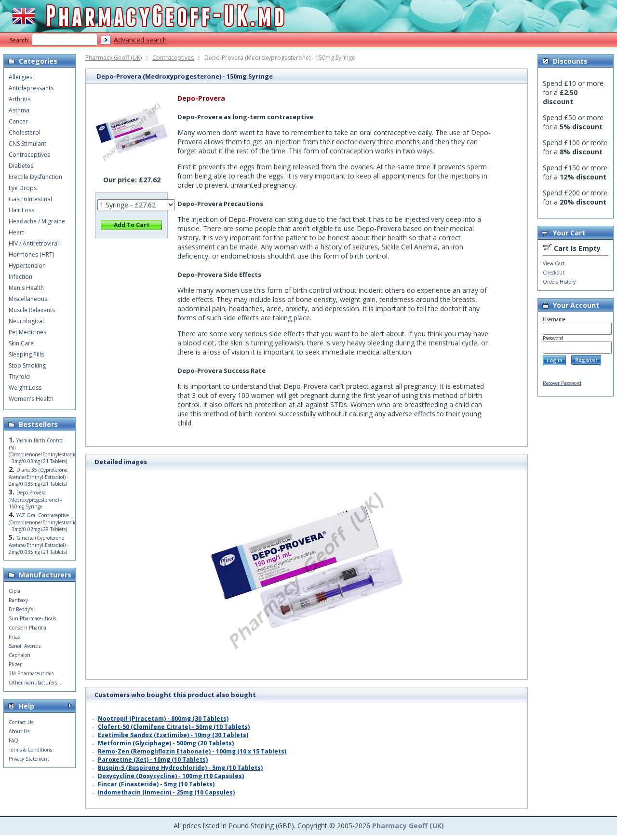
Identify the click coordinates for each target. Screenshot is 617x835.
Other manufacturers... (35, 682)
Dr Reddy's (21, 609)
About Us (19, 731)
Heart (16, 232)
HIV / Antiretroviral (34, 243)
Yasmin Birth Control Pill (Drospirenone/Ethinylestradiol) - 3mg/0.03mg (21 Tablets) (44, 451)
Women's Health (31, 399)
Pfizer (15, 664)
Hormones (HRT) (31, 254)
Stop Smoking (27, 365)
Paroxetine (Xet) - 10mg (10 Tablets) (153, 759)
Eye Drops (23, 188)
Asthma (19, 110)
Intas (14, 636)
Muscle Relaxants (32, 310)
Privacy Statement (29, 758)
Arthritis (19, 99)
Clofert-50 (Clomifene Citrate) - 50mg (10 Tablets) (174, 727)
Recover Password (562, 383)
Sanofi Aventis (24, 646)
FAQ (13, 740)
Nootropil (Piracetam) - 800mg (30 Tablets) (163, 718)
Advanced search (140, 39)
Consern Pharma (27, 627)
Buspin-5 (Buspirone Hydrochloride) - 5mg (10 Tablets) (180, 768)
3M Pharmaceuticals (31, 673)
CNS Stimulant (27, 143)
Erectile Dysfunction (35, 177)
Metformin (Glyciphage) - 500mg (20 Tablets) (166, 743)
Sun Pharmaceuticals (32, 618)
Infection (20, 277)
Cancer (18, 121)
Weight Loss (25, 387)
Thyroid (19, 376)
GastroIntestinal (30, 199)
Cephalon (19, 655)
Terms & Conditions (30, 749)
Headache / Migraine (37, 221)
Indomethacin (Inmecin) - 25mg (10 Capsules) (166, 792)
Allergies (20, 77)
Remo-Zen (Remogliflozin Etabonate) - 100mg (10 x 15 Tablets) (192, 751)
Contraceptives (173, 58)
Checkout (553, 272)
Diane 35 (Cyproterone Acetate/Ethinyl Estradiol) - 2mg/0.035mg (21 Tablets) (38, 476)
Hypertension (27, 265)
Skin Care (21, 343)
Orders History (559, 281)
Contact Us (21, 722)
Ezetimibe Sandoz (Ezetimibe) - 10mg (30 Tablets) (173, 735)
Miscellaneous (28, 299)
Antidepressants (31, 88)
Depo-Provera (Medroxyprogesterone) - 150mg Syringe (35, 499)
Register (586, 359)
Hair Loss (21, 210)
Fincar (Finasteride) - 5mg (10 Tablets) (156, 784)
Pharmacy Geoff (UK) (113, 58)
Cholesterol (24, 132)
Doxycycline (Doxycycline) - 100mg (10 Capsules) (171, 776)
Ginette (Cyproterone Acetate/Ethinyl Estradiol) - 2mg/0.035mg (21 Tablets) (38, 544)
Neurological (26, 321)
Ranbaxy (18, 600)
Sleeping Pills (26, 354)
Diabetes (21, 166)
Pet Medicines (27, 332)
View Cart (553, 263)
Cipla (14, 591)
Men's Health (26, 288)
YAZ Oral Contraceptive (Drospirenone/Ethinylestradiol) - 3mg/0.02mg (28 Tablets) (44, 522)
